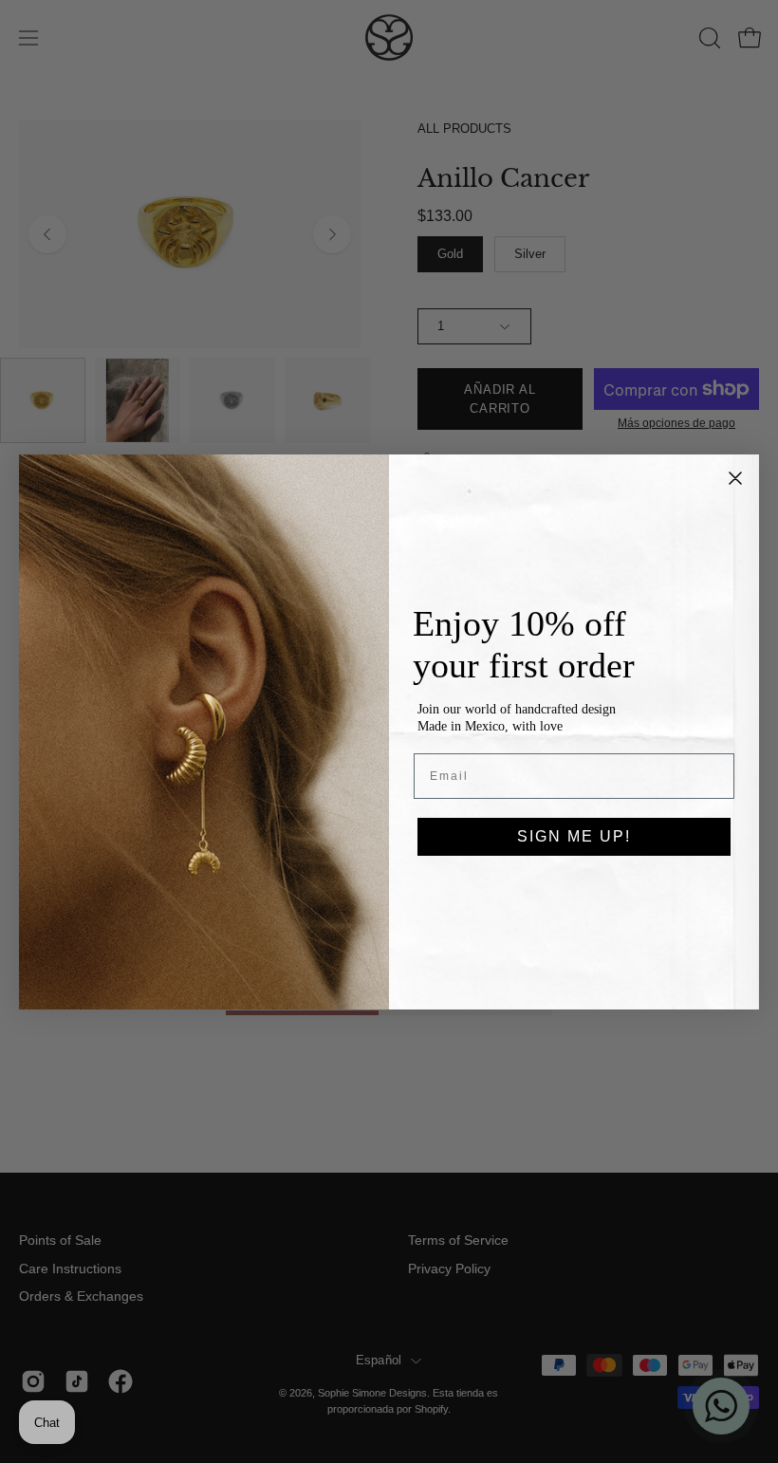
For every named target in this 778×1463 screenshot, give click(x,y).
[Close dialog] (735, 478)
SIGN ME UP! (574, 836)
